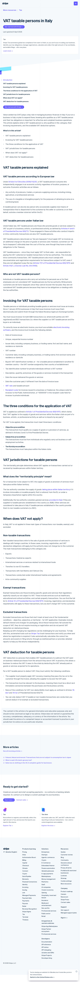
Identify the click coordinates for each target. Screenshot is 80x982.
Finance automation (48, 868)
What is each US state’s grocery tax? (18, 760)
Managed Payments (29, 895)
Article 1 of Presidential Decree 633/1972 (43, 411)
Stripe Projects (47, 955)
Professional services (49, 911)
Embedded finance (48, 865)
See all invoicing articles (12, 751)
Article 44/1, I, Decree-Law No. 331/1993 (20, 266)
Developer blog (47, 958)
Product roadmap (67, 891)
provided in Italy (55, 500)
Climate (25, 868)
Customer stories (67, 855)
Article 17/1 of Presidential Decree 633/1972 (51, 263)
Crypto (24, 874)
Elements (25, 879)
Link (23, 893)
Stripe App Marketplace (50, 926)
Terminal (25, 917)
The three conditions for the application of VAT (20, 91)
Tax (20, 10)
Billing (24, 860)
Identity (25, 884)
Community (65, 860)
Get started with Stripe (13, 27)
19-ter (15, 693)
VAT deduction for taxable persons (15, 101)
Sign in (63, 918)
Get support (65, 910)
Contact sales (21, 800)
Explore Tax (7, 825)
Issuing (24, 890)
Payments (25, 901)
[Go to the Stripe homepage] (5, 849)
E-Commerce (46, 863)
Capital (24, 863)
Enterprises (45, 852)
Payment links (27, 898)
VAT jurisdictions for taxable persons (16, 94)
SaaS (43, 884)
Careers (63, 894)
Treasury (25, 920)
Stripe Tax (35, 633)
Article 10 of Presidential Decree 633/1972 (25, 601)
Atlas (24, 855)
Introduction (7, 80)
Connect (25, 871)
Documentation (47, 942)
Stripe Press (65, 900)
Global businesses (48, 871)
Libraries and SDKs (48, 953)
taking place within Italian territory (56, 489)
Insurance (45, 900)
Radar (24, 906)
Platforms (45, 882)
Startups (45, 855)
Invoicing (25, 887)
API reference (46, 944)
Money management (49, 879)
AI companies (46, 887)
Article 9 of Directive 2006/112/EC (22, 182)
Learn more (7, 51)
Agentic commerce (48, 857)
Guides (63, 852)
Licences (64, 876)
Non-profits (45, 908)
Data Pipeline (26, 876)
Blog (62, 857)
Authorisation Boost (29, 857)
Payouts (25, 903)
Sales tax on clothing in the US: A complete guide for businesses (28, 763)
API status (45, 947)
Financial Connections (29, 882)
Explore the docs (48, 825)
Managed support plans (69, 913)
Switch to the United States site (41, 977)
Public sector (46, 913)
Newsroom (64, 897)
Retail (43, 916)
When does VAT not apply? (12, 98)
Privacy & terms (66, 868)
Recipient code (11, 390)
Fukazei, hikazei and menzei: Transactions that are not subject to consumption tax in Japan (38, 757)
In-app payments (47, 874)
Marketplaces (46, 876)
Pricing (24, 852)
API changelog (46, 950)
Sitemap (63, 878)
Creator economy (47, 890)
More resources (9, 10)
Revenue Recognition (29, 909)
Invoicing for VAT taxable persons (15, 87)
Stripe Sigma (26, 912)
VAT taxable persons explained (14, 83)
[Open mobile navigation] (76, 3)
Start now (8, 800)
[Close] (76, 972)
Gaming (44, 893)
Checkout (25, 865)
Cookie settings (66, 881)
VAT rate (9, 386)
